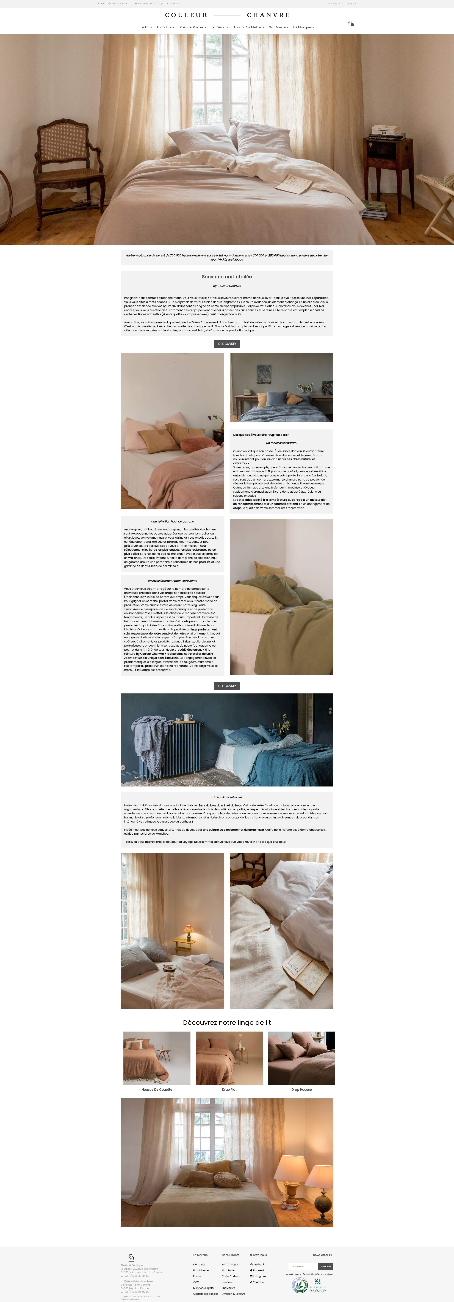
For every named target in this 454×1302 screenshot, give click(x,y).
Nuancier (227, 1282)
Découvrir (227, 343)
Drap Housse (302, 1089)
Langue (350, 3)
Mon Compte (230, 1264)
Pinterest (258, 1270)
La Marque (302, 27)
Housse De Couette (157, 1089)
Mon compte (333, 3)
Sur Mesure (279, 27)
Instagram (259, 1276)
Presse (197, 1276)
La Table (165, 27)
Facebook (258, 1264)
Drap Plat (229, 1089)
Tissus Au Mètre (248, 27)
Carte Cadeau (231, 1276)
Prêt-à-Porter (192, 27)
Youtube (258, 1282)
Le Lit (145, 27)
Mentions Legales (204, 1288)
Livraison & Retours (233, 1294)
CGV (196, 1282)
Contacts (199, 1264)
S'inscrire (325, 1266)
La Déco (219, 27)
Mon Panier (229, 1270)
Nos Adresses (201, 1270)
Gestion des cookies (205, 1294)
